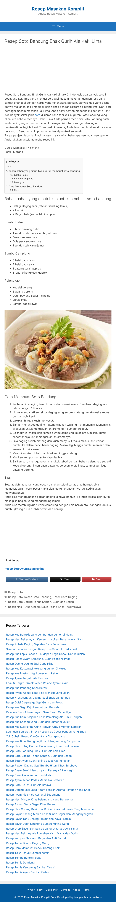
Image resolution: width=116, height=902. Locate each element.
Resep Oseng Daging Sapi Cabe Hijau (29, 663)
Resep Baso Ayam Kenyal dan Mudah (29, 775)
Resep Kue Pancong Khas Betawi (27, 687)
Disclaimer (52, 889)
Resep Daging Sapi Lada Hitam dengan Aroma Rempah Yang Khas (48, 789)
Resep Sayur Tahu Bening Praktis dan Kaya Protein (38, 818)
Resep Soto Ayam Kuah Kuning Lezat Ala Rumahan (38, 760)
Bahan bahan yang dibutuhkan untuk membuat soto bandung (44, 170)
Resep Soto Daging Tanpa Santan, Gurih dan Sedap (41, 601)
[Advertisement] (58, 70)
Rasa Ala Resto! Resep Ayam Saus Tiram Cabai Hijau (39, 712)
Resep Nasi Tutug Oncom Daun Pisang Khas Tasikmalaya (44, 606)
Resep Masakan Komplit (58, 9)
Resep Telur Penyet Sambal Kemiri (27, 852)
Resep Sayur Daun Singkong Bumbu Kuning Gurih (37, 823)
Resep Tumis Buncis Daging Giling (27, 843)
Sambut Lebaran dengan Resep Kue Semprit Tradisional (41, 649)
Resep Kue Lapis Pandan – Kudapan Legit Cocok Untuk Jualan (45, 654)
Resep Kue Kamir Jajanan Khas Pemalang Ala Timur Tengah (44, 717)
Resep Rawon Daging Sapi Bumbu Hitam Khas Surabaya (41, 765)
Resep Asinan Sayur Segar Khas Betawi (31, 804)
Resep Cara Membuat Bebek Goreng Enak (33, 848)
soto (37, 115)
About (76, 889)
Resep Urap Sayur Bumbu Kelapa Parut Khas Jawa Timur (42, 828)
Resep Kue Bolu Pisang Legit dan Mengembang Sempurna (43, 741)
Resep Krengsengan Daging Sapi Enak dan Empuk (38, 697)
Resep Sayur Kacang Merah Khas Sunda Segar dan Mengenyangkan (49, 814)
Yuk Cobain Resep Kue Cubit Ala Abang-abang (35, 736)
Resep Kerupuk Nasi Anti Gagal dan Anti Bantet (36, 838)
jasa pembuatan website (88, 897)
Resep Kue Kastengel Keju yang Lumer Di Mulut (36, 668)
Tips (16, 190)
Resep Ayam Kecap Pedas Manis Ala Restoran (35, 780)
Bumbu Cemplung (23, 178)
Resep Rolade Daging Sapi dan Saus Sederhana (36, 644)
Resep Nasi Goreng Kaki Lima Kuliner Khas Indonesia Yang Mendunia (50, 809)
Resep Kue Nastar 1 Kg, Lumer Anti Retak (32, 673)
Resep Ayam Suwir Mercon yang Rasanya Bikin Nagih (40, 770)
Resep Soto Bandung (37, 597)
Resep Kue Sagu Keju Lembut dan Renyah (32, 707)
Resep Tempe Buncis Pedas (23, 857)
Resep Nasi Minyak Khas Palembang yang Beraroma (39, 799)
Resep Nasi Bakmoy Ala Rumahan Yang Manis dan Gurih (42, 833)
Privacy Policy (34, 889)
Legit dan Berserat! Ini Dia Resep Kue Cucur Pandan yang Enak (46, 731)
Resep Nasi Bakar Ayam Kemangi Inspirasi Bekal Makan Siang (45, 639)
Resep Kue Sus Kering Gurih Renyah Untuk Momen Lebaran (44, 726)
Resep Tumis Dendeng (20, 862)
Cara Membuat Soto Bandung (26, 186)
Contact (65, 889)
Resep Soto (15, 592)
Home (86, 889)
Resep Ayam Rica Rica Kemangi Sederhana (33, 794)
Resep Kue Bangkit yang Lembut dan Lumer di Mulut (39, 634)
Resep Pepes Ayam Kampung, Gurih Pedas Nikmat (38, 658)
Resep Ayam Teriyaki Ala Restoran (28, 678)
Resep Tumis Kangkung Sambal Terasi (30, 867)
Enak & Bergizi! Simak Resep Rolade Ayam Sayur (37, 683)
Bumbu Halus (20, 175)
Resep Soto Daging (65, 597)
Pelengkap (19, 182)
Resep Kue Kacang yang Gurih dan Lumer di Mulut (38, 721)
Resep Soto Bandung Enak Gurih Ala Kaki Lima (35, 751)
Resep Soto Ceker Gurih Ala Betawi (28, 785)
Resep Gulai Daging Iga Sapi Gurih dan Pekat (34, 702)
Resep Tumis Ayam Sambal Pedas (27, 872)
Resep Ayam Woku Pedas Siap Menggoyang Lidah (38, 692)
